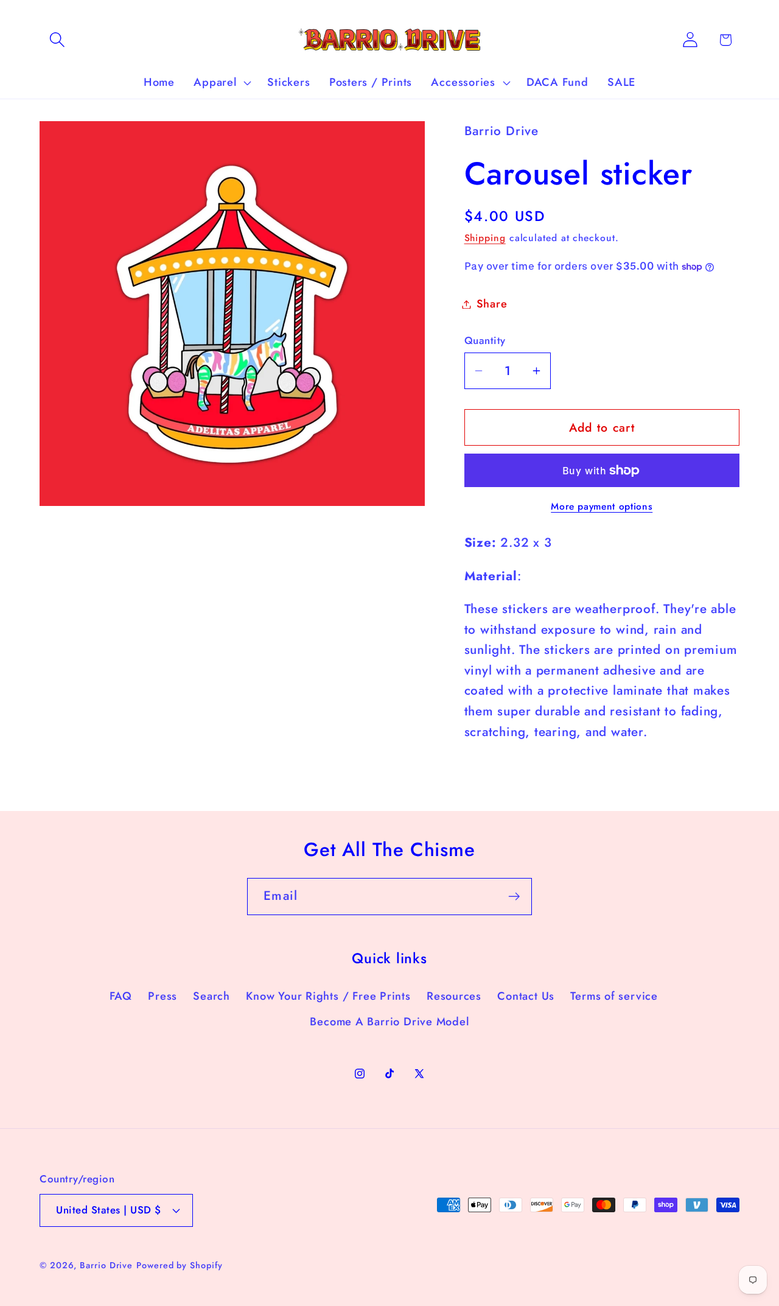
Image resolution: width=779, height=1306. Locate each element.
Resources (454, 996)
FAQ (121, 996)
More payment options (601, 506)
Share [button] (492, 304)
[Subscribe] (514, 896)
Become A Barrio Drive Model (389, 1022)
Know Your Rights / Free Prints (328, 996)
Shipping (485, 238)
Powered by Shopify (179, 1265)
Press (162, 996)
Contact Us (525, 996)
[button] (57, 40)
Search (211, 996)
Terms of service (613, 996)
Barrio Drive (106, 1265)
